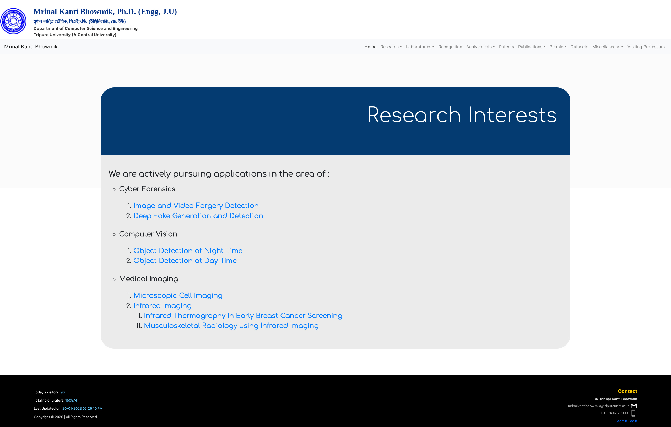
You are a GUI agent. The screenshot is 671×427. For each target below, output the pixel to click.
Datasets (579, 46)
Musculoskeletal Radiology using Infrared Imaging (231, 326)
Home (370, 46)
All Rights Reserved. (82, 417)
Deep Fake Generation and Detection (198, 216)
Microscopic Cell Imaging (178, 295)
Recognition (450, 46)
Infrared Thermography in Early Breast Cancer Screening (243, 316)
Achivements (479, 46)
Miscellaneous (606, 46)
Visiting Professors (646, 46)
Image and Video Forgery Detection (196, 206)
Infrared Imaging (162, 306)
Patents (506, 46)
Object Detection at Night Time (187, 251)
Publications (530, 46)
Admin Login (627, 421)
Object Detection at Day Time (185, 261)
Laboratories (418, 46)
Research (390, 46)
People (556, 46)
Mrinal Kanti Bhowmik (31, 46)
